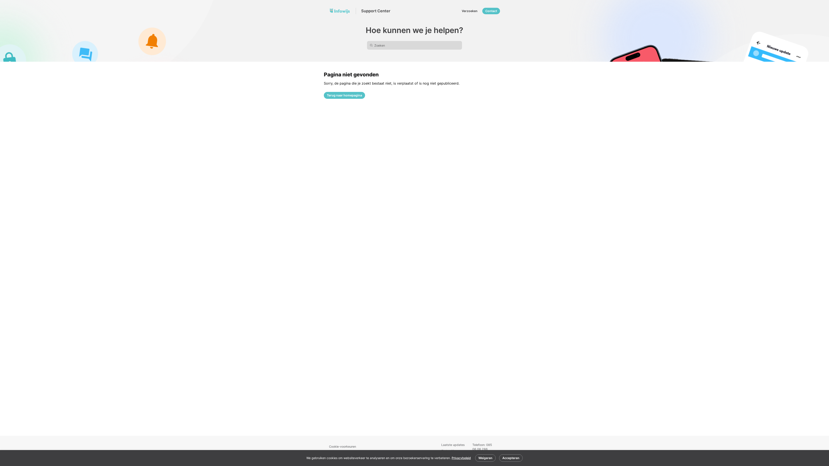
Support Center (375, 11)
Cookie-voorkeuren (342, 446)
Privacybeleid (461, 458)
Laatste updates (453, 445)
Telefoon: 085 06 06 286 (482, 447)
